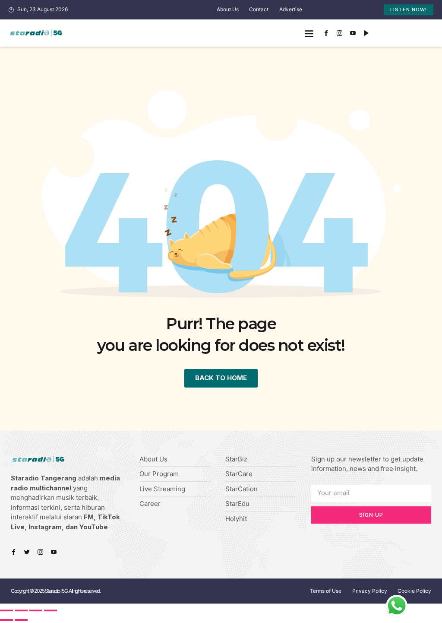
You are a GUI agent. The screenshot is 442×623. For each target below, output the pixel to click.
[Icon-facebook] (326, 33)
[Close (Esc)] (6, 610)
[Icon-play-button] (366, 33)
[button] (309, 33)
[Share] (21, 610)
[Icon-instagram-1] (339, 33)
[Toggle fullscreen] (35, 610)
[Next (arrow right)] (21, 620)
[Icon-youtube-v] (353, 33)
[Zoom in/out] (50, 610)
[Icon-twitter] (27, 552)
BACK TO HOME (221, 378)
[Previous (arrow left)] (6, 620)
